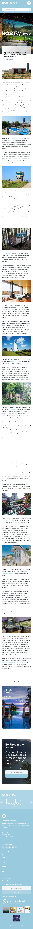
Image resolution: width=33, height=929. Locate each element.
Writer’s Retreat (13, 409)
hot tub (26, 211)
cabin (21, 411)
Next (31, 802)
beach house (11, 309)
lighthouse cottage (15, 361)
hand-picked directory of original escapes (14, 662)
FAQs (3, 860)
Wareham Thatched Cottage (10, 468)
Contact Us (5, 863)
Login (3, 869)
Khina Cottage (26, 359)
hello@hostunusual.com (8, 840)
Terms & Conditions (7, 881)
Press (3, 855)
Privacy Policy (6, 878)
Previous (1, 802)
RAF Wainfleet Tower (8, 193)
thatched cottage (13, 462)
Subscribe (16, 776)
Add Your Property (7, 872)
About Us (4, 857)
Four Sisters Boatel (7, 520)
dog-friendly (11, 140)
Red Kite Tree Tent (7, 253)
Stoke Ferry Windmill (17, 138)
